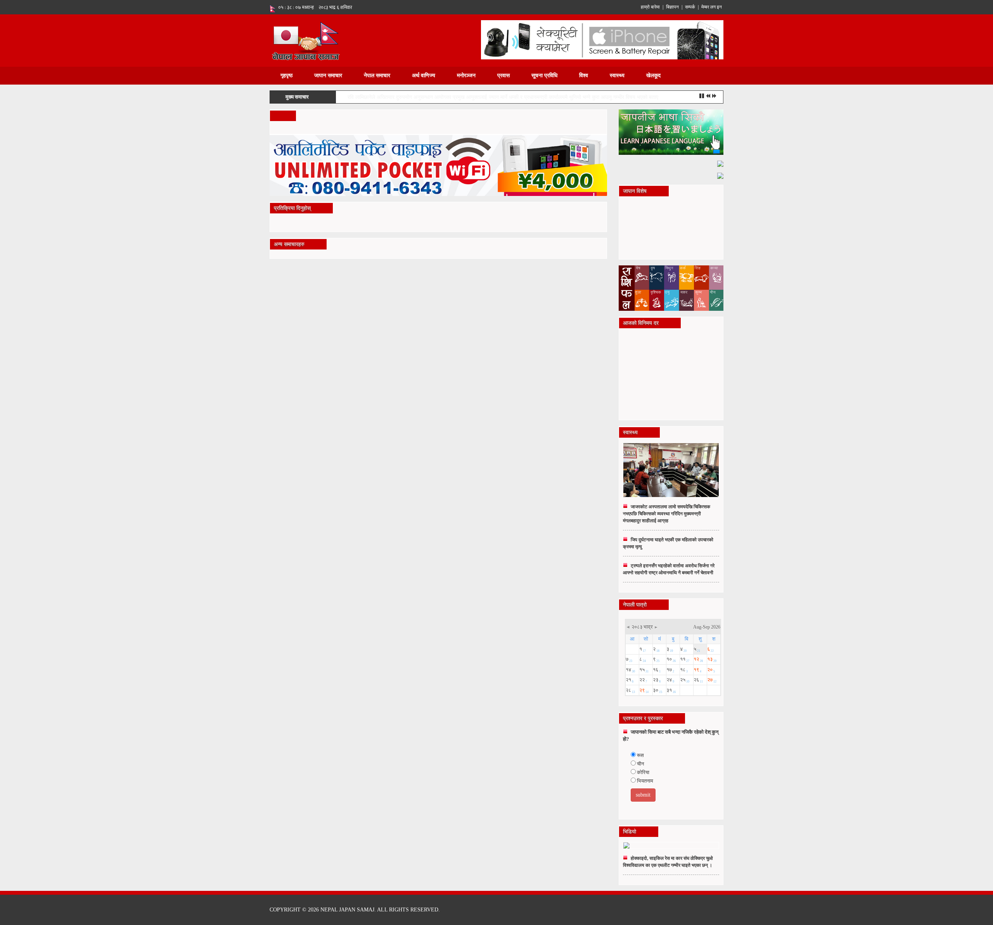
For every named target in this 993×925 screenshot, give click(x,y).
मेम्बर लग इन (711, 7)
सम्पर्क (690, 7)
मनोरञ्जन (466, 75)
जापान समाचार (328, 75)
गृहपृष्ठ (286, 75)
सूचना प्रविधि (544, 75)
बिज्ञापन (672, 7)
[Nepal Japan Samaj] (305, 40)
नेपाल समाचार (377, 75)
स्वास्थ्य (617, 75)
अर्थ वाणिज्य (423, 75)
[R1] (671, 132)
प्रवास (503, 75)
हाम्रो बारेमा (650, 7)
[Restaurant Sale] (720, 163)
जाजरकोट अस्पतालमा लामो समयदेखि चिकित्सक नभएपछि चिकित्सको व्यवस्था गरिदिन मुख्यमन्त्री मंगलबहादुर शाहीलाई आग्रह (666, 513)
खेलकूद (653, 75)
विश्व (583, 75)
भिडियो (629, 832)
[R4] (720, 175)
